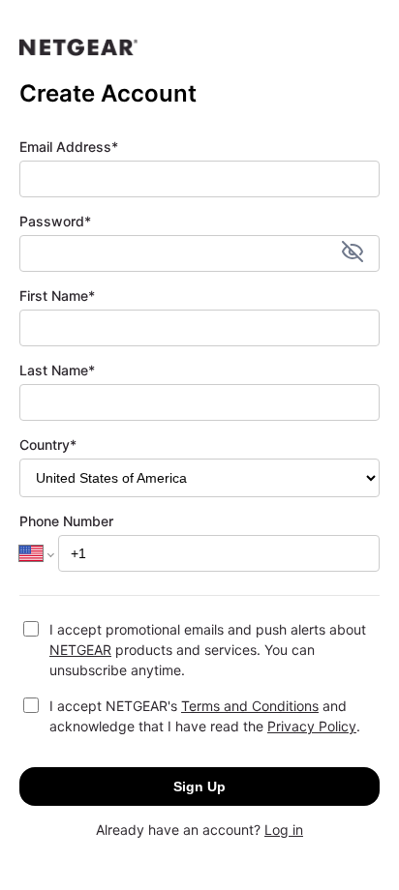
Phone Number (66, 521)
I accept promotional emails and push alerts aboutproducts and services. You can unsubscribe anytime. (207, 649)
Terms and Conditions (250, 705)
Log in (283, 829)
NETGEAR (80, 649)
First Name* (57, 295)
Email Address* (68, 146)
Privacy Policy (311, 726)
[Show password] (352, 253)
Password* (55, 221)
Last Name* (57, 370)
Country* (48, 444)
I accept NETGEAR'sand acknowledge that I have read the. (204, 715)
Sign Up (199, 786)
